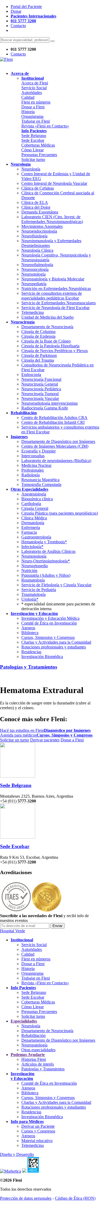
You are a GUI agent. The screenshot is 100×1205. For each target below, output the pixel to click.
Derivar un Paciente (38, 1126)
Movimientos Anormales (42, 226)
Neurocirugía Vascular (40, 398)
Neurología (30, 169)
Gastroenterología (36, 537)
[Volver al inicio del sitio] (6, 59)
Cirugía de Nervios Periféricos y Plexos (54, 350)
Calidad (27, 97)
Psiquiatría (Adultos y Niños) (45, 575)
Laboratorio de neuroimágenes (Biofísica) (56, 460)
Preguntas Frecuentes (39, 154)
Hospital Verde (12, 931)
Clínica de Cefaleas (37, 188)
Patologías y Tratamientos (28, 667)
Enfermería (30, 527)
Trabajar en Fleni (35, 121)
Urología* (29, 599)
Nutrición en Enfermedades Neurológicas (56, 288)
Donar (16, 11)
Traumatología (33, 594)
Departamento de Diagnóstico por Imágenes (58, 441)
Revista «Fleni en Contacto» (45, 126)
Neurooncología (35, 269)
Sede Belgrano (33, 135)
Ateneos (28, 628)
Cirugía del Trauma (37, 360)
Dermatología (32, 522)
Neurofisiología (34, 236)
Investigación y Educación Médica (50, 618)
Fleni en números (35, 102)
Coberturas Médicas (38, 145)
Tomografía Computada (41, 484)
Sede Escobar (32, 140)
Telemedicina (32, 312)
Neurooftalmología (37, 264)
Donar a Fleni (33, 107)
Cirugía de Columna (38, 331)
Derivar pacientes (44, 740)
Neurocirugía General (39, 384)
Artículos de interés (37, 1064)
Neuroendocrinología (39, 231)
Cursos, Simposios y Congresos (48, 637)
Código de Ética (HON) (75, 1198)
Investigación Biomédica (42, 656)
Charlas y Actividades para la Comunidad (56, 642)
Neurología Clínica (37, 250)
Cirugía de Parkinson (39, 355)
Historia (28, 111)
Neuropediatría (33, 283)
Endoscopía (31, 374)
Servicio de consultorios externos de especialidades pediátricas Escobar (51, 295)
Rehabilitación (33, 1035)
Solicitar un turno (14, 740)
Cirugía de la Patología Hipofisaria (50, 346)
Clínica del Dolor (35, 207)
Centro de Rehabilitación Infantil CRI (53, 422)
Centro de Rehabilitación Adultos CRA (54, 417)
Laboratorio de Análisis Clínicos (48, 551)
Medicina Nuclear (36, 465)
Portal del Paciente (26, 6)
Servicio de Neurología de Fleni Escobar (55, 307)
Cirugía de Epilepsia (38, 336)
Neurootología (33, 274)
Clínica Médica (34, 518)
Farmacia (29, 532)
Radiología (30, 475)
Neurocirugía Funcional (41, 379)
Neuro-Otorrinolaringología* (45, 561)
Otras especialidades (38, 1050)
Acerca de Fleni (34, 83)
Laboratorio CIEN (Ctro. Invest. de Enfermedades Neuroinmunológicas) (52, 219)
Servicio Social (34, 88)
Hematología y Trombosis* (44, 542)
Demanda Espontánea (39, 212)
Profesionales (32, 470)
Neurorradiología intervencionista (49, 403)
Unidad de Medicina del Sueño (47, 317)
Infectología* (32, 546)
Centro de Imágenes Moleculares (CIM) (54, 446)
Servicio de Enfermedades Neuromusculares (58, 303)
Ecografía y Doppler (38, 451)
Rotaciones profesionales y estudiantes (53, 647)
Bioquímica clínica (37, 499)
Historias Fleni (33, 1059)
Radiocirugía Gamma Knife (44, 408)
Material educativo (37, 1140)
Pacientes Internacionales (33, 16)
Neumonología (33, 556)
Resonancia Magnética (40, 479)
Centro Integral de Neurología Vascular (54, 183)
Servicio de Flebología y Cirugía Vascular (56, 585)
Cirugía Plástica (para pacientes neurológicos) (59, 513)
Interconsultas (33, 456)
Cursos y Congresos (38, 1131)
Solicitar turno (33, 159)
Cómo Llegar (32, 150)
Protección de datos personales (25, 1198)
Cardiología (31, 503)
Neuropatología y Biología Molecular (52, 279)
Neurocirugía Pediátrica (41, 389)
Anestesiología (33, 494)
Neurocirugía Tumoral (40, 393)
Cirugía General (34, 508)
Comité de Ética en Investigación (49, 623)
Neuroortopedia (34, 565)
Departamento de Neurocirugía (47, 326)
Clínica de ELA (34, 202)
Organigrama (32, 116)
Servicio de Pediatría (38, 589)
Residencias (31, 651)
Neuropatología (34, 1045)
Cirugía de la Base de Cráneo (46, 341)
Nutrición (29, 570)
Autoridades (31, 92)
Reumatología (33, 580)
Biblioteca (29, 632)
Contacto (18, 25)
